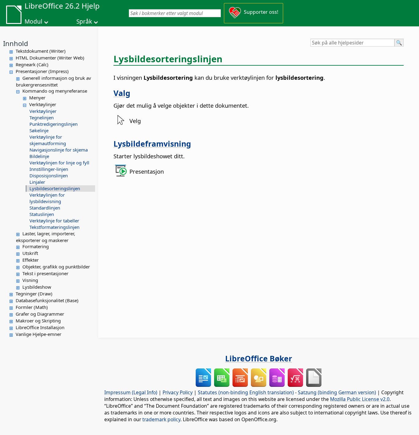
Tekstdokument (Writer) (41, 51)
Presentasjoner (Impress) (42, 71)
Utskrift (30, 253)
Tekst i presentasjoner (45, 273)
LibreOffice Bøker (258, 358)
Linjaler (37, 182)
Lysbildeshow (36, 287)
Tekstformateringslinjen (54, 227)
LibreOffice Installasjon (40, 327)
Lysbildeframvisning (152, 143)
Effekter (30, 260)
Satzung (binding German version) (337, 392)
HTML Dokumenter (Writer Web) (50, 58)
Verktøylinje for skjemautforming (47, 140)
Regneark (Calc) (32, 64)
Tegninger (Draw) (34, 294)
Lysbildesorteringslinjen (54, 188)
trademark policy (161, 419)
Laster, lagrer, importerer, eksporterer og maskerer (45, 236)
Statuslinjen (41, 214)
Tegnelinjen (41, 117)
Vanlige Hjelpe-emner (38, 334)
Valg (121, 93)
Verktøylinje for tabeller (54, 221)
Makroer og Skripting (38, 321)
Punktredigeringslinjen (53, 124)
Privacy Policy (178, 392)
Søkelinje (38, 130)
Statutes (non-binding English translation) (246, 392)
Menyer (37, 97)
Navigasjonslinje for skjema (58, 150)
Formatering (35, 246)
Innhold (15, 43)
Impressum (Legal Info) (130, 392)
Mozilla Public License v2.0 (360, 399)
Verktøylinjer (42, 104)
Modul (33, 21)
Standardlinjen (44, 208)
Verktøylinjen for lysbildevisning (47, 198)
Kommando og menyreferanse (54, 91)
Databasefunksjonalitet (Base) (47, 300)
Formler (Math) (32, 307)
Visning (30, 280)
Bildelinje (39, 156)
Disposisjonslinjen (48, 175)
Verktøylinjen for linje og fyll (59, 163)
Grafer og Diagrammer (40, 314)
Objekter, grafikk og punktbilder (56, 267)
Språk (84, 21)
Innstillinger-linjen (48, 169)
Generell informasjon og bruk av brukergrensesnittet (53, 81)
